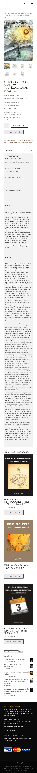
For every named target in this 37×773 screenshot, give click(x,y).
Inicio (5, 13)
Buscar (21, 651)
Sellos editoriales (15, 13)
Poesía (20, 142)
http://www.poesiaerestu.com (14, 184)
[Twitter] (21, 763)
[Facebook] (17, 763)
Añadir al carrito (19, 125)
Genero (11, 142)
